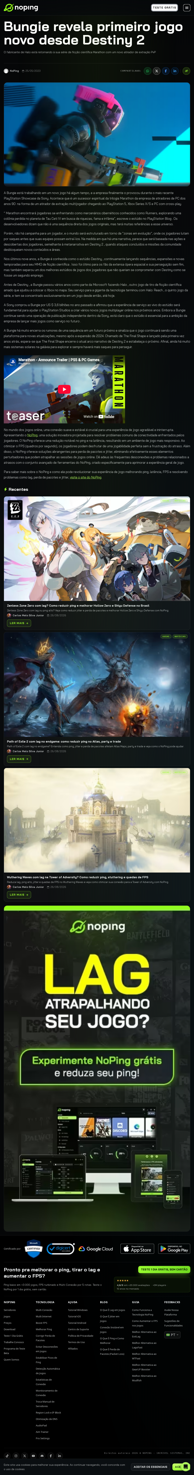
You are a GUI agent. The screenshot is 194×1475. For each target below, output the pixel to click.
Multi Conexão (44, 1310)
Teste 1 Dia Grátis (13, 1335)
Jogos (7, 1316)
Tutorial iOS (74, 1316)
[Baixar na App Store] (137, 1249)
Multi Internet (44, 1316)
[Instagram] (16, 1455)
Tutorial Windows (78, 1310)
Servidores (10, 1310)
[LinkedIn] (175, 71)
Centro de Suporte (78, 1329)
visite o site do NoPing (85, 477)
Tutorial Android (77, 1323)
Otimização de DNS (46, 1419)
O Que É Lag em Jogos (112, 1310)
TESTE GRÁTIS (164, 7)
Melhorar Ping (44, 1329)
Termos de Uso (76, 1342)
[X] (156, 71)
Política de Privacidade (80, 1335)
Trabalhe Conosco (14, 1342)
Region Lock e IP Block (48, 1412)
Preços (7, 1323)
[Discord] (42, 1455)
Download (9, 1329)
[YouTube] (33, 1455)
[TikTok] (7, 1455)
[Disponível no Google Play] (174, 1249)
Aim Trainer (42, 1432)
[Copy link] (186, 71)
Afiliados (73, 1348)
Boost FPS (41, 1323)
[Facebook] (166, 71)
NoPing (32, 435)
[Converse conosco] (185, 1466)
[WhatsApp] (147, 71)
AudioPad (41, 1425)
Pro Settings (43, 1438)
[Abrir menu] (186, 7)
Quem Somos (11, 1359)
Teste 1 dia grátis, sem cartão (164, 1269)
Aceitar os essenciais (150, 1467)
